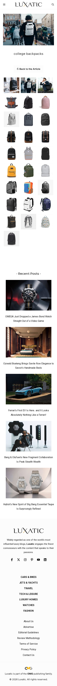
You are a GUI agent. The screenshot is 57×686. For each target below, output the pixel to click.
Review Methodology (28, 638)
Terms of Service (28, 643)
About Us (28, 621)
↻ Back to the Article (28, 69)
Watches (28, 605)
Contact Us (28, 655)
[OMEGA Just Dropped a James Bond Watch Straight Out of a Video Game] (28, 296)
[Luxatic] (28, 4)
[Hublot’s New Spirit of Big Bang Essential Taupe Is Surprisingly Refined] (28, 484)
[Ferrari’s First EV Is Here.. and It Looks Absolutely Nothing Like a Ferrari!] (28, 390)
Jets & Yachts (28, 582)
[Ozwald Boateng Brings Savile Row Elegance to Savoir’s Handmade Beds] (28, 343)
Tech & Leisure (28, 594)
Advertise (28, 627)
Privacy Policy (28, 649)
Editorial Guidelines (28, 632)
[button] (53, 4)
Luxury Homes (28, 599)
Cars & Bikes (28, 577)
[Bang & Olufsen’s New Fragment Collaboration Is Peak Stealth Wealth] (28, 437)
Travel (28, 588)
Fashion (28, 610)
